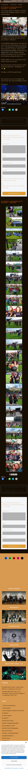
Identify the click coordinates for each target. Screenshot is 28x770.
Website (4, 170)
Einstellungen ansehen (14, 765)
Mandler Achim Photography (10, 728)
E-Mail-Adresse (7, 163)
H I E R (19, 81)
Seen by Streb (6, 738)
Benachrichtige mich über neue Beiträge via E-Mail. (13, 186)
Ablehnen (14, 761)
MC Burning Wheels (21, 47)
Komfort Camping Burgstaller (10, 723)
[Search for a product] (17, 1)
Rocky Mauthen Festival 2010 (14, 120)
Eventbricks (5, 718)
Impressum (21, 768)
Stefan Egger (5, 4)
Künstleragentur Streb (8, 725)
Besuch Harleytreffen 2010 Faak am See (13, 123)
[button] (26, 742)
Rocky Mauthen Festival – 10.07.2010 (14, 487)
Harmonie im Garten (7, 720)
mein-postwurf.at (7, 730)
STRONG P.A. (5, 741)
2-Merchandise (6, 708)
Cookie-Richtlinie (8, 768)
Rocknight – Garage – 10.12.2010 (13, 491)
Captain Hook (5, 52)
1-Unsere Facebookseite (8, 705)
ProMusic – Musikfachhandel (10, 733)
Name (4, 156)
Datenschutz (15, 768)
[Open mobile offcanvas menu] (23, 1)
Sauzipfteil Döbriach (7, 736)
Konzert (20, 4)
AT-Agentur (5, 713)
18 (16, 474)
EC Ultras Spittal (6, 715)
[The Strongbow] (2, 1)
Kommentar (6, 144)
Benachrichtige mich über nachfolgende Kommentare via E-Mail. (13, 179)
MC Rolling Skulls (10, 47)
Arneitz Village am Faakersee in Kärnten (13, 710)
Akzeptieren (14, 757)
